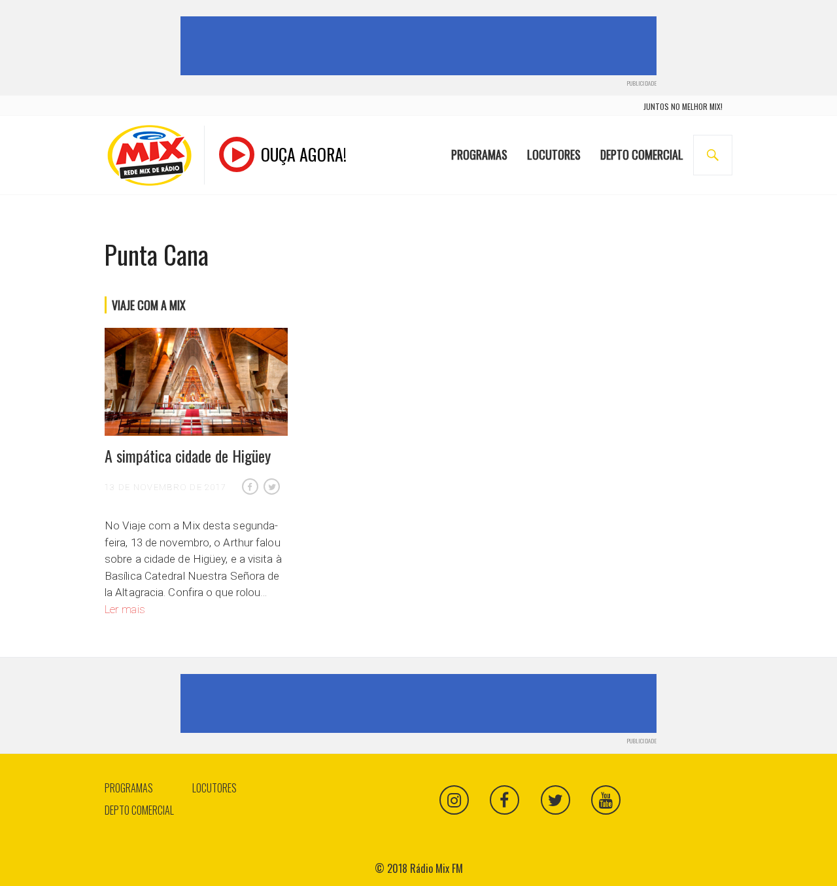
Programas (479, 154)
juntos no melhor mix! (683, 106)
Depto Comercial (641, 154)
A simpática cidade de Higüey (188, 455)
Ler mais (125, 609)
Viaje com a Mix (149, 304)
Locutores (554, 154)
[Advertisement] (421, 45)
